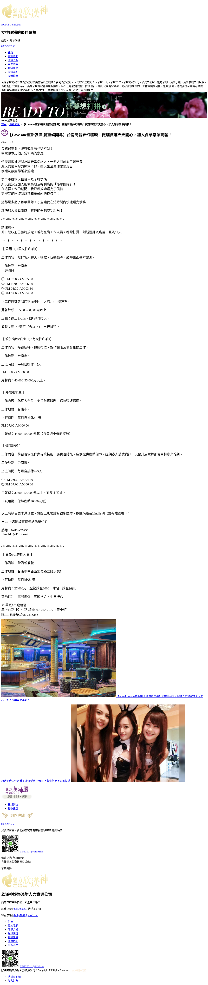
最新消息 (13, 75)
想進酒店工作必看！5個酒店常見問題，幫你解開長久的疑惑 (36, 780)
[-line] (10, 851)
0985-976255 (8, 46)
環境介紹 (13, 60)
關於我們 (13, 56)
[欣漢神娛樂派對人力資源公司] (24, 16)
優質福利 (13, 72)
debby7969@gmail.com (25, 915)
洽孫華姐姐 (14, 976)
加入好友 (13, 980)
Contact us (15, 24)
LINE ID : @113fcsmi (31, 851)
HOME (5, 24)
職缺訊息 (13, 68)
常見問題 (13, 64)
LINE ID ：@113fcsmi (32, 966)
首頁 (10, 52)
